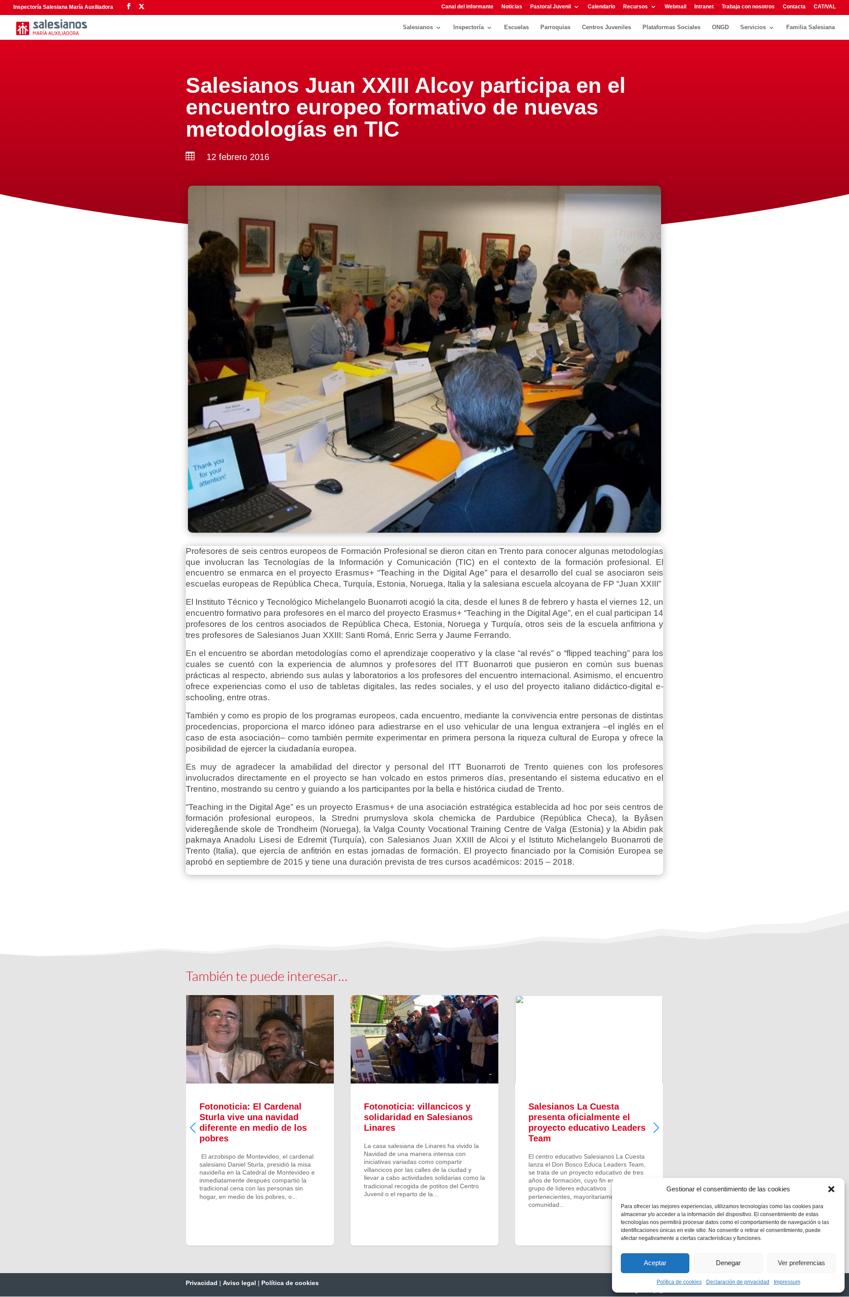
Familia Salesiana (810, 27)
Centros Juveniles (606, 27)
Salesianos (418, 27)
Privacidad (202, 1282)
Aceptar (655, 1262)
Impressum (787, 1282)
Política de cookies (679, 1282)
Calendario (601, 7)
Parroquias (555, 27)
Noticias (511, 7)
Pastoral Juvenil (550, 7)
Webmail (675, 7)
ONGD (720, 27)
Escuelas (516, 27)
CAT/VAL (825, 7)
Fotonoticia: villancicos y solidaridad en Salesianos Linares (260, 1120)
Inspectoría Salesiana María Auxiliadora (63, 7)
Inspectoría (468, 27)
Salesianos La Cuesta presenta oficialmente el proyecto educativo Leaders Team (424, 1120)
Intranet (704, 7)
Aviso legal (239, 1282)
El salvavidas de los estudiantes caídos (589, 1120)
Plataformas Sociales (671, 27)
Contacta (794, 7)
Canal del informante (467, 7)
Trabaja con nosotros (748, 7)
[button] (831, 1189)
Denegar (728, 1262)
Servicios (753, 27)
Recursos (635, 7)
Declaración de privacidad (737, 1282)
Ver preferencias (801, 1262)
